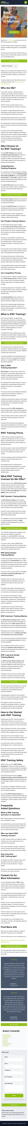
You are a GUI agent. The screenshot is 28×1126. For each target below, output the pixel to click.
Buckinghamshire (7, 1043)
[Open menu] (25, 2)
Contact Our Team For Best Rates (14, 194)
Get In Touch (14, 1105)
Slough (18, 940)
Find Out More (14, 681)
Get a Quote (13, 32)
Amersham (5, 1038)
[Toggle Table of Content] (14, 66)
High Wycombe (5, 940)
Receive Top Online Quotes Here (14, 528)
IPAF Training (10, 40)
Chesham (5, 1040)
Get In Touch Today (14, 61)
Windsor (22, 940)
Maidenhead (12, 940)
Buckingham (6, 1045)
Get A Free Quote (14, 1024)
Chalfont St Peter (5, 942)
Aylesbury (5, 1041)
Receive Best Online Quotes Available (14, 342)
